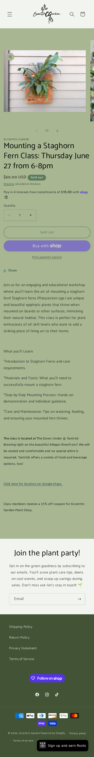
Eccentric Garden (29, 733)
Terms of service (23, 741)
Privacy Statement (23, 648)
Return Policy (19, 637)
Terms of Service (21, 659)
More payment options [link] (47, 257)
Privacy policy (77, 733)
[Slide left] (37, 131)
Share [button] (12, 270)
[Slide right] (57, 131)
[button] (9, 14)
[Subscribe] (79, 599)
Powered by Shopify (53, 733)
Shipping (9, 184)
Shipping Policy (20, 627)
